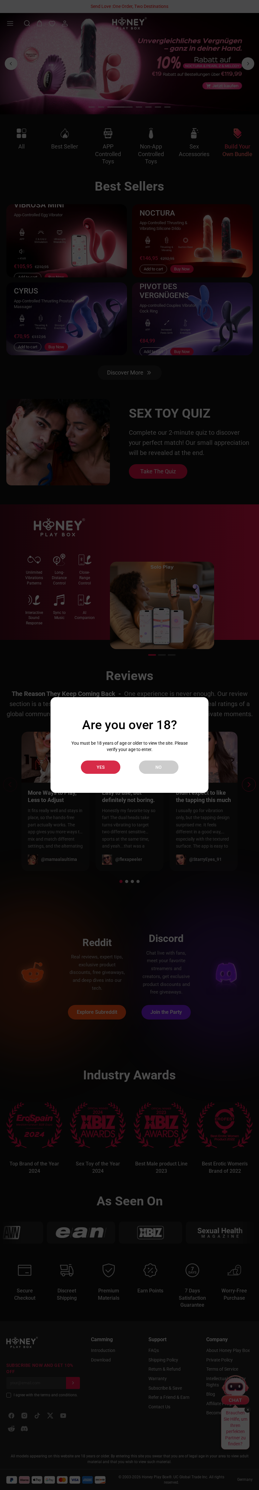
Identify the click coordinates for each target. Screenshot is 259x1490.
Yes (101, 767)
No (158, 767)
